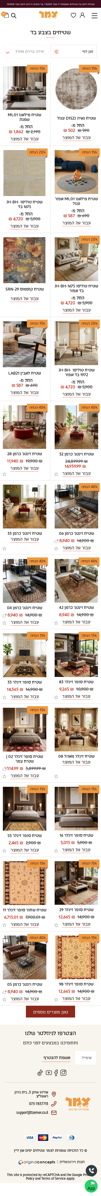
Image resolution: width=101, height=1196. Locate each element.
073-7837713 (91, 1170)
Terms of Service (53, 1178)
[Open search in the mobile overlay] (13, 15)
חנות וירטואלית (72, 1162)
